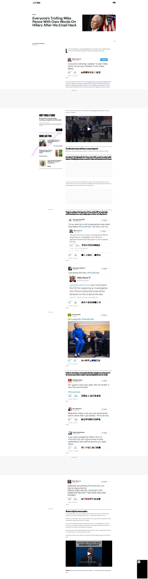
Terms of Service (57, 124)
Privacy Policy (41, 125)
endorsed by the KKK (77, 85)
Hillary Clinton (106, 49)
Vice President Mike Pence (86, 49)
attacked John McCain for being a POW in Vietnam (83, 83)
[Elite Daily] (36, 2)
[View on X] (89, 169)
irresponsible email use (95, 110)
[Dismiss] (146, 561)
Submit (59, 129)
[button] (88, 129)
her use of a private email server (96, 50)
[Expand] (138, 561)
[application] (89, 129)
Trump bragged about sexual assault (94, 81)
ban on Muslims (94, 85)
